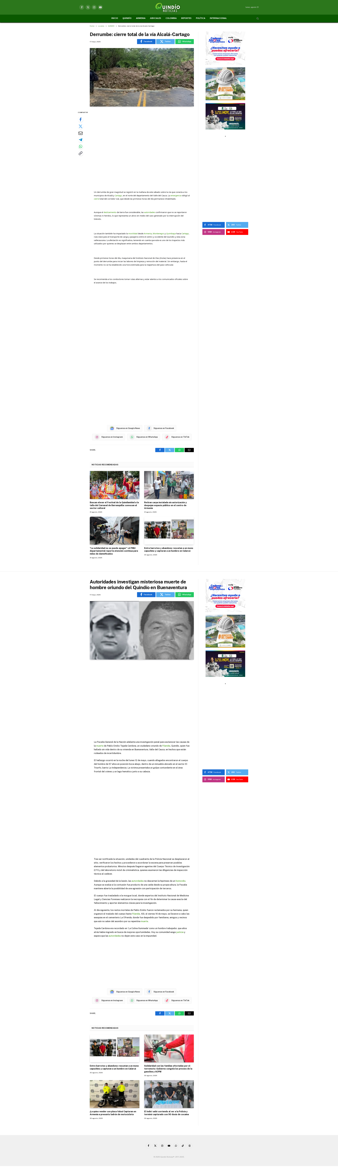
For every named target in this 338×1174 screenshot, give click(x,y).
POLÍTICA (200, 18)
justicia (180, 932)
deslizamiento (110, 212)
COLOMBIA (171, 18)
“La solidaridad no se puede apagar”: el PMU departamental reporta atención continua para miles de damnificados (114, 551)
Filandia (166, 745)
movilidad (132, 233)
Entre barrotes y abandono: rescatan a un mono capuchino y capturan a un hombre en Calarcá (168, 549)
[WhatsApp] (80, 146)
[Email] (80, 133)
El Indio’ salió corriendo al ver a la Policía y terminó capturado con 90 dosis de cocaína (166, 1113)
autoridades (149, 212)
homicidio (181, 881)
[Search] (257, 19)
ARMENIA (140, 18)
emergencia (176, 195)
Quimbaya (171, 233)
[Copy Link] (80, 153)
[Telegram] (80, 139)
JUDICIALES (155, 18)
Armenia (148, 233)
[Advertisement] (142, 147)
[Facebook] (80, 119)
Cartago (118, 195)
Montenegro (158, 233)
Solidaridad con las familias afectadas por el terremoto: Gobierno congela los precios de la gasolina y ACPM (168, 1069)
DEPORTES (186, 18)
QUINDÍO (127, 18)
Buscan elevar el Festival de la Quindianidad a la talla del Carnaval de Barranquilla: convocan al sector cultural (114, 505)
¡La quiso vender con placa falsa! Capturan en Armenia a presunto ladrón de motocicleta (113, 1113)
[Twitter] (80, 126)
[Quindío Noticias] (169, 7)
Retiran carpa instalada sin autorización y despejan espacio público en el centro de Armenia (165, 505)
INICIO (114, 18)
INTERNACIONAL (218, 18)
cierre (96, 198)
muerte (99, 745)
